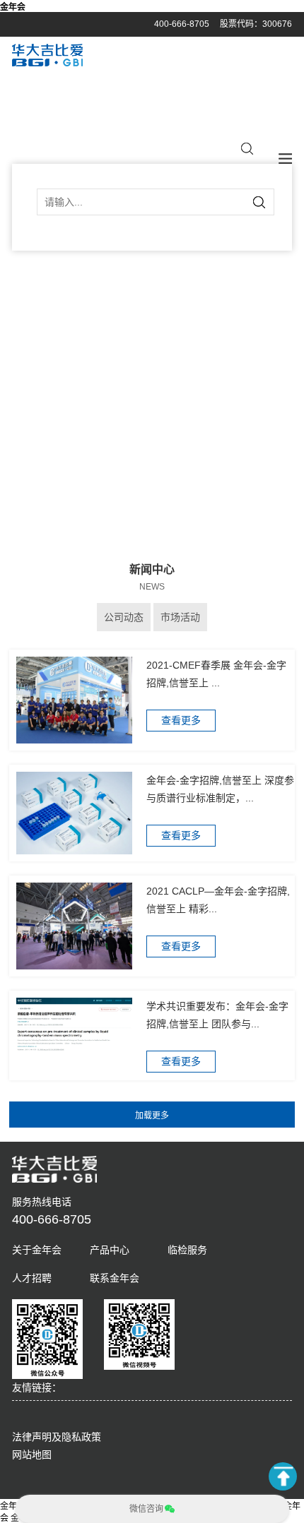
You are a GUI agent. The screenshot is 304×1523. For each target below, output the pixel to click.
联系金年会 (114, 1278)
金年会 (12, 7)
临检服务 (187, 1249)
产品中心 (109, 1249)
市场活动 (180, 617)
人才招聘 (32, 1278)
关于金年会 (37, 1249)
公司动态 (124, 617)
